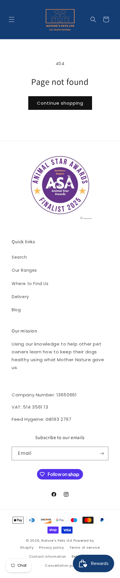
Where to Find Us (30, 284)
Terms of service (84, 547)
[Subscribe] (101, 453)
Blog (16, 310)
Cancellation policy (62, 565)
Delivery (20, 297)
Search (19, 257)
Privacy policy (51, 547)
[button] (11, 19)
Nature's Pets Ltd (56, 540)
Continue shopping (60, 103)
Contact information (47, 556)
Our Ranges (24, 270)
